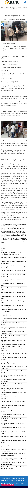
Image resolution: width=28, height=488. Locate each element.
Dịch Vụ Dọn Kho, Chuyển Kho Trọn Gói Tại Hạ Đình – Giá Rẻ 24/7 (13, 393)
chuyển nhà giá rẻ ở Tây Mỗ (11, 228)
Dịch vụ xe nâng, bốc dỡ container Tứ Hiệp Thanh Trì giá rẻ (13, 445)
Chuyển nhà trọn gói (5, 82)
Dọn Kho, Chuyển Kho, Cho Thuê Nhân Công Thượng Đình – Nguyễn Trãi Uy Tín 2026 (13, 362)
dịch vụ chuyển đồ (7, 231)
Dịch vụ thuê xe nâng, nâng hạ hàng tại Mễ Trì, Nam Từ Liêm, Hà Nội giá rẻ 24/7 (13, 463)
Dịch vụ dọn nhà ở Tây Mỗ (12, 238)
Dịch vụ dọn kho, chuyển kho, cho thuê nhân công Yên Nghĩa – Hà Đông (13, 306)
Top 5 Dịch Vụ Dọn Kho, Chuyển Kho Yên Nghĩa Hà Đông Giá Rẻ (12, 349)
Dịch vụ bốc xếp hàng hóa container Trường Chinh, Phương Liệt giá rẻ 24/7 (12, 415)
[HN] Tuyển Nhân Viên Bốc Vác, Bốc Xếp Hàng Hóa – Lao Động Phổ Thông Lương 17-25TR (13, 253)
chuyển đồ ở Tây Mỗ (22, 227)
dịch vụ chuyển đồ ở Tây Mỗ (17, 231)
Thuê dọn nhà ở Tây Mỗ (13, 241)
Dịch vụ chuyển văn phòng (14, 236)
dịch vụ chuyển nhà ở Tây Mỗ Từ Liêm (16, 235)
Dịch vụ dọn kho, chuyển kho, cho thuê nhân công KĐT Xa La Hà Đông (13, 275)
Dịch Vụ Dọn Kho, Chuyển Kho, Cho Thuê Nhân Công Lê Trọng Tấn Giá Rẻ (14, 319)
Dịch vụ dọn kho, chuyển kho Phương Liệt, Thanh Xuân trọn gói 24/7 (13, 371)
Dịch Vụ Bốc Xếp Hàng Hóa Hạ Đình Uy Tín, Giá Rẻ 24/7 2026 (12, 424)
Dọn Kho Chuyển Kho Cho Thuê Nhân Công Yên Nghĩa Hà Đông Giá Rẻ (13, 336)
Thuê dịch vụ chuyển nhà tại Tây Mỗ (14, 16)
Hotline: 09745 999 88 (8, 484)
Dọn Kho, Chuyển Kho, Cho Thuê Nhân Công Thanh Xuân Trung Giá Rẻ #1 (14, 367)
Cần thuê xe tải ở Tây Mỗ (8, 227)
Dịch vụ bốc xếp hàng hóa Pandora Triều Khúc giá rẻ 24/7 (13, 428)
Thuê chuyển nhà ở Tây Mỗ (16, 239)
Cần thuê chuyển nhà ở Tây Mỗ (8, 225)
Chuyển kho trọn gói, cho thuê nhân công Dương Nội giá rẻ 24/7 (14, 354)
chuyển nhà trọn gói (5, 229)
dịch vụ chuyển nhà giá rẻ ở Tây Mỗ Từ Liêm (14, 234)
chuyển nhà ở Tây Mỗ (21, 228)
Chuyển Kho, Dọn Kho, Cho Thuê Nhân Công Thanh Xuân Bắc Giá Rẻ (14, 397)
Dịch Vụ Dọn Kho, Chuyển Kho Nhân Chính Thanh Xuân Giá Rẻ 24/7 (13, 376)
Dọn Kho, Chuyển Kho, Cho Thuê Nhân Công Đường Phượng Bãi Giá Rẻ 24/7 (13, 332)
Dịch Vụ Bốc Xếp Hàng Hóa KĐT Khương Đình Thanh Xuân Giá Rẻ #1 (13, 419)
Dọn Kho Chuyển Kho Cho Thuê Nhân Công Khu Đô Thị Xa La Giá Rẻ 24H (13, 262)
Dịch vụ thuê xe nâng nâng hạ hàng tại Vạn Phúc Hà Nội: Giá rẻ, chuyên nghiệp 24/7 (13, 454)
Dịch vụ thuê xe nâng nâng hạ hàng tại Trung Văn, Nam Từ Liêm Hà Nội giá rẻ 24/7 (13, 459)
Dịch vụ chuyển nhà (14, 13)
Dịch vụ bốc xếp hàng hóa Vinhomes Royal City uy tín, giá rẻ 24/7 (13, 441)
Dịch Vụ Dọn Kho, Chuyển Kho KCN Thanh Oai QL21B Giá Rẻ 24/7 (13, 323)
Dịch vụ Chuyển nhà (13, 232)
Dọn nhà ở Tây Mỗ (7, 239)
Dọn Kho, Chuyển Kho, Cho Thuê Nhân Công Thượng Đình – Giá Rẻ (13, 402)
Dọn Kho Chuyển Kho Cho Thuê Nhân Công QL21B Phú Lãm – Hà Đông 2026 (14, 328)
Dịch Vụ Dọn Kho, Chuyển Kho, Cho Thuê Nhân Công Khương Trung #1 (13, 380)
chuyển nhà (3, 228)
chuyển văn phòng (12, 229)
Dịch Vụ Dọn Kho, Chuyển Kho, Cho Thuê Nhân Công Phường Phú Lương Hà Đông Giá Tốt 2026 (13, 345)
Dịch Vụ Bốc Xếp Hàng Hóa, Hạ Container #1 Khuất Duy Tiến (13, 411)
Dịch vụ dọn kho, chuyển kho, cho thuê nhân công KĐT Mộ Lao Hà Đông (13, 280)
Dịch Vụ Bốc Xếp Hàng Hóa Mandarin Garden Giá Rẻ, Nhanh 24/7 (13, 432)
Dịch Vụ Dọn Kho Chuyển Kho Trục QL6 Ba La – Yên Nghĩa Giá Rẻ (13, 341)
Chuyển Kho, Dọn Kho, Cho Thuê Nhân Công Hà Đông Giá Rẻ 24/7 (13, 358)
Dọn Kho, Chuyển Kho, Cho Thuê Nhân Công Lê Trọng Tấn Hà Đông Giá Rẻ (13, 310)
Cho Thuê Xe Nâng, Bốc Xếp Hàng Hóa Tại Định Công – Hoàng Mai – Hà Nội (14, 450)
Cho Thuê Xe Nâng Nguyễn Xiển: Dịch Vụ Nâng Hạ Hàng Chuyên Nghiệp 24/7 (12, 467)
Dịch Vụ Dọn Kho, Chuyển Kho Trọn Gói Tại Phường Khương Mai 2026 (13, 384)
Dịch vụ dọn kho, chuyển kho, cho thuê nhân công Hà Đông (13, 284)
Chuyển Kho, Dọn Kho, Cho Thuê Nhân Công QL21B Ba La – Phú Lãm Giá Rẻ (13, 314)
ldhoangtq (22, 19)
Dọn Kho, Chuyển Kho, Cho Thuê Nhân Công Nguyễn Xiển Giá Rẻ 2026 (13, 406)
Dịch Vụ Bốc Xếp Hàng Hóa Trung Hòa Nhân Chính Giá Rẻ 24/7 (13, 437)
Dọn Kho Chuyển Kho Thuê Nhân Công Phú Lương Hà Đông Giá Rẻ (13, 258)
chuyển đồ (16, 227)
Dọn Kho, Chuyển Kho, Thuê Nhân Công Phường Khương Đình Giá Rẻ (12, 389)
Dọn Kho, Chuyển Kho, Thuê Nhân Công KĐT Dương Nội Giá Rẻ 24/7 (14, 266)
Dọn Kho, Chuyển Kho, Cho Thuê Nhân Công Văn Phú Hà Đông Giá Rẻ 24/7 (13, 271)
